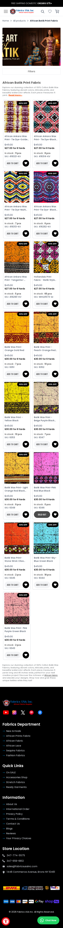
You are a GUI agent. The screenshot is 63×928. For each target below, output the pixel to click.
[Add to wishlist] (26, 163)
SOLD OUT (42, 514)
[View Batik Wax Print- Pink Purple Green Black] (16, 608)
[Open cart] (57, 11)
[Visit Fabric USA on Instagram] (14, 712)
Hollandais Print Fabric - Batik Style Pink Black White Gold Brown (46, 278)
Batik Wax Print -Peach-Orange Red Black (45, 349)
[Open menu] (5, 11)
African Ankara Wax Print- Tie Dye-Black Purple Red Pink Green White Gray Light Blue (46, 138)
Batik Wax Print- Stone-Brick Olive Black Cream (14, 559)
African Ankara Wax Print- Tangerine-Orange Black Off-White (16, 278)
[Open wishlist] (49, 11)
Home (5, 20)
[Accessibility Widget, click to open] (6, 921)
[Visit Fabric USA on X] (23, 712)
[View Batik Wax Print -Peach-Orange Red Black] (46, 327)
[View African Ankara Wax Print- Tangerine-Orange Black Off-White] (16, 257)
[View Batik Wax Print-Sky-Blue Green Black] (46, 538)
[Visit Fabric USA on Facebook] (40, 712)
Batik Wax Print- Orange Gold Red (14, 349)
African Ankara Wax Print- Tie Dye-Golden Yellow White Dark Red (17, 138)
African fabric (51, 675)
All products (19, 20)
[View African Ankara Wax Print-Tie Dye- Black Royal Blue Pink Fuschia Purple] (46, 187)
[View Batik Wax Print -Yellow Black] (16, 398)
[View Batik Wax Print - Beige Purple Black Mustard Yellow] (46, 398)
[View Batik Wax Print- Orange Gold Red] (16, 327)
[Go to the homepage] (22, 11)
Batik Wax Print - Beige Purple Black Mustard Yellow (44, 419)
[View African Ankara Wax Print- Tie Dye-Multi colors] (16, 187)
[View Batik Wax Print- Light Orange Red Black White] (16, 468)
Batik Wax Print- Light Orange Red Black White (16, 489)
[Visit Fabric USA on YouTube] (5, 712)
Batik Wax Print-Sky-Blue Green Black (45, 559)
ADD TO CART (13, 163)
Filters (31, 71)
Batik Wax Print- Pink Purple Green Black (16, 630)
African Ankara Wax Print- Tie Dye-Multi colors (16, 208)
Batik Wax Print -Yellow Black (14, 419)
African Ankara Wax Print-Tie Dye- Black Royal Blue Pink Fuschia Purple (45, 208)
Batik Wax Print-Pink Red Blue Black (45, 489)
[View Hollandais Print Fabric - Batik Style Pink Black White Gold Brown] (46, 257)
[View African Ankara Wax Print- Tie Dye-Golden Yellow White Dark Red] (16, 117)
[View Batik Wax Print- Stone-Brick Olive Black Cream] (16, 538)
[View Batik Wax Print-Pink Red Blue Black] (46, 468)
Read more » (15, 95)
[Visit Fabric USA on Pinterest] (31, 712)
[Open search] (42, 11)
